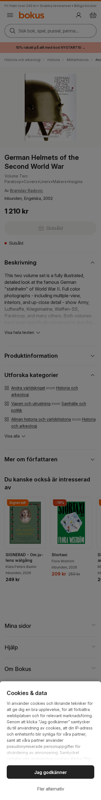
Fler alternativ (50, 789)
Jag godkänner (50, 772)
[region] (50, 740)
